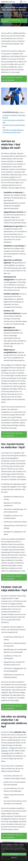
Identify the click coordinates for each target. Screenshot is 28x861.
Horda (6, 753)
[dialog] (14, 852)
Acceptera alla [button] (14, 854)
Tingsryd (4, 751)
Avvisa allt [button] (14, 857)
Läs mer (2, 851)
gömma (22, 112)
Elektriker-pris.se (8, 2)
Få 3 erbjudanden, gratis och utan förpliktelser (11, 20)
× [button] (26, 844)
